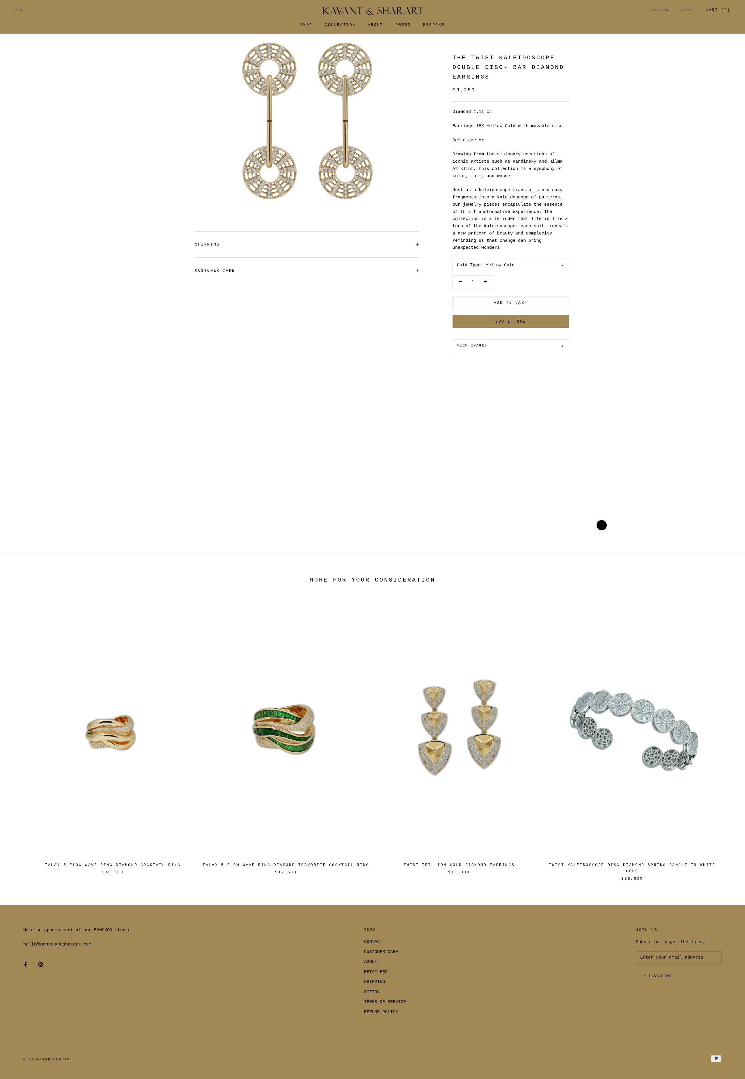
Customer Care (215, 271)
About (375, 25)
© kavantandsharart (47, 1059)
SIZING (372, 992)
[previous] (18, 737)
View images (472, 346)
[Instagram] (40, 964)
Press (403, 25)
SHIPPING (207, 244)
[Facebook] (25, 964)
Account (660, 10)
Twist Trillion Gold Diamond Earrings (459, 865)
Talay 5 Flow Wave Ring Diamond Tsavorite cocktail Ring (286, 865)
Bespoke (434, 25)
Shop (306, 25)
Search (687, 10)
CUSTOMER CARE (381, 952)
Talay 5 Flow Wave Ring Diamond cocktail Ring (112, 865)
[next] (726, 737)
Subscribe (658, 976)
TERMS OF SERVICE (385, 1002)
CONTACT (373, 941)
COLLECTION (340, 25)
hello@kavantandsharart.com (57, 944)
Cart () (718, 10)
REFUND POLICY (381, 1012)
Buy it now (510, 321)
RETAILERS (376, 972)
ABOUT (370, 961)
